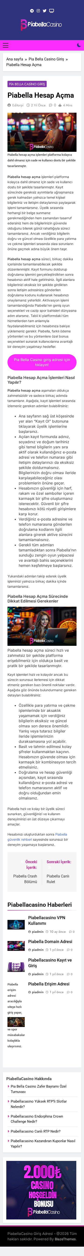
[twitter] (44, 11)
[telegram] (32, 11)
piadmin (38, 931)
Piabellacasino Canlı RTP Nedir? (35, 1131)
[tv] (51, 11)
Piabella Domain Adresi (50, 941)
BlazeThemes (65, 1239)
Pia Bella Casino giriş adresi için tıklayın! (42, 362)
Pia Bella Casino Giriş (27, 84)
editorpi (18, 105)
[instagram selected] (38, 11)
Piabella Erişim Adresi (49, 984)
